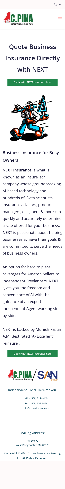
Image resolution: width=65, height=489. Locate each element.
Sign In (57, 4)
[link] (31, 92)
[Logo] (18, 18)
